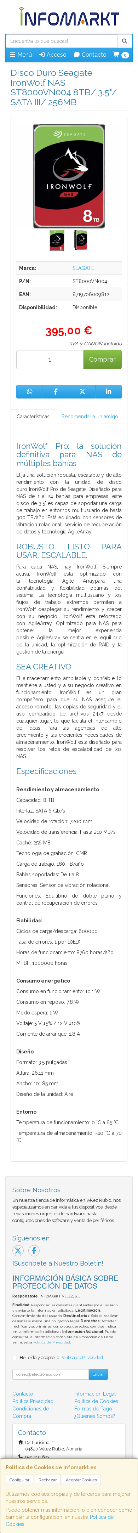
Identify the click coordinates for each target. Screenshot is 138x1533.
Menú (24, 54)
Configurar (19, 1479)
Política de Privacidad (51, 1342)
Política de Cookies (96, 1401)
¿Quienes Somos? (94, 1416)
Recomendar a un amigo (90, 416)
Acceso (56, 54)
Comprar (102, 359)
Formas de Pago (93, 1409)
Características (33, 416)
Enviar (98, 1374)
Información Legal (95, 1394)
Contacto (93, 54)
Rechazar (48, 1479)
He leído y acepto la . (62, 1357)
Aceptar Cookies (81, 1479)
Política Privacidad (32, 1401)
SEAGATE (83, 268)
